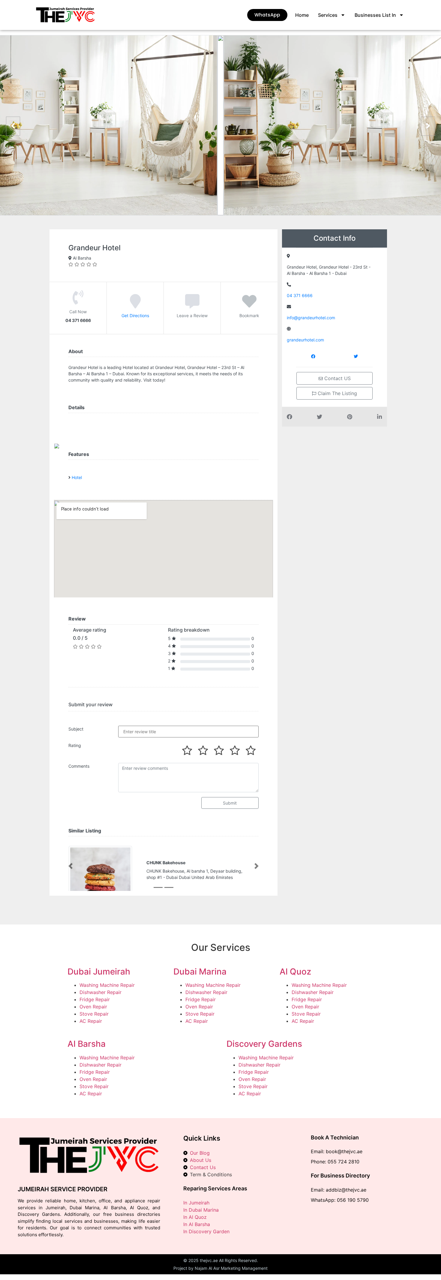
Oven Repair (93, 1007)
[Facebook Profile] (313, 356)
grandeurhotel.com (305, 339)
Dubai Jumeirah (99, 971)
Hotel (77, 477)
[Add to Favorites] (249, 305)
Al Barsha (87, 1044)
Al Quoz (295, 971)
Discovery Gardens (264, 1044)
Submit (230, 802)
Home (302, 15)
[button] (70, 866)
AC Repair (91, 1021)
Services (328, 15)
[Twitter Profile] (356, 356)
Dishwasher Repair (101, 992)
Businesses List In (375, 15)
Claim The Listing (336, 393)
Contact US (337, 378)
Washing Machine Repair (107, 985)
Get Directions (135, 315)
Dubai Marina (199, 971)
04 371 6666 (300, 295)
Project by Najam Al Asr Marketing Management (220, 1268)
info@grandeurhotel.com (311, 317)
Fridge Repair (95, 999)
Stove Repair (94, 1014)
